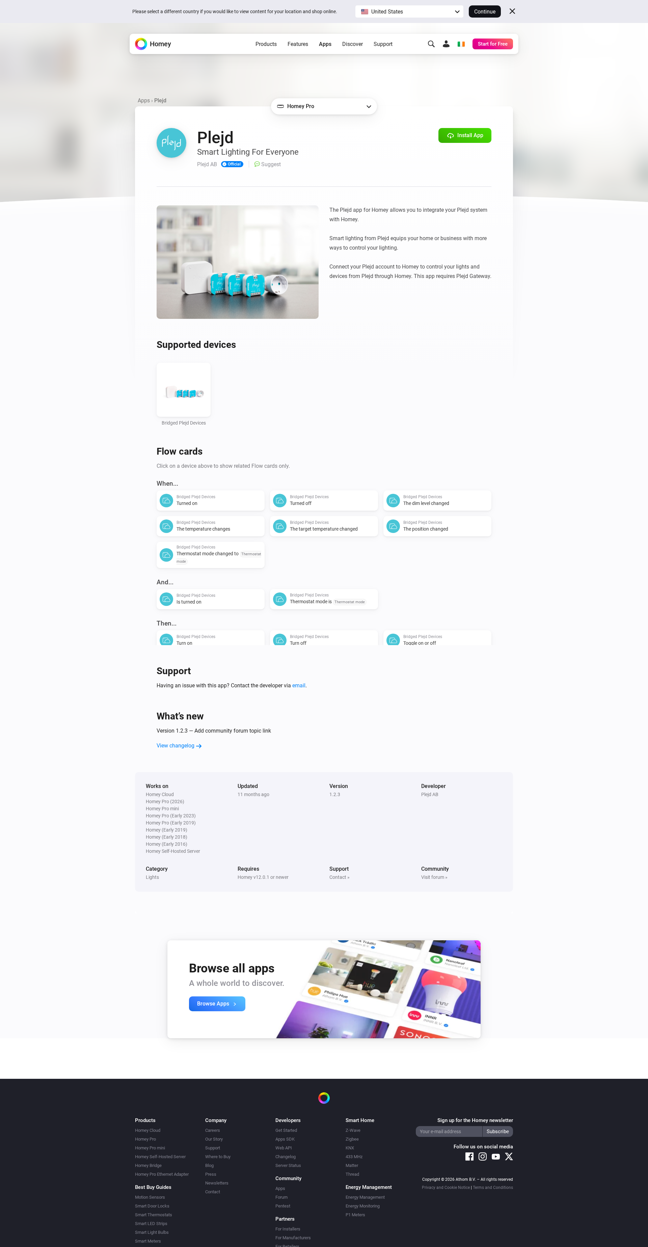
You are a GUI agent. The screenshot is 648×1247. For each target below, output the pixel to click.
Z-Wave (353, 1130)
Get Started (286, 1130)
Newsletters (216, 1183)
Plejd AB (429, 794)
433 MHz (354, 1156)
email (298, 685)
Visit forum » (434, 877)
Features (298, 44)
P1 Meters (355, 1214)
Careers (212, 1130)
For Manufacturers (293, 1237)
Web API (283, 1147)
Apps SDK (285, 1139)
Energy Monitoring (363, 1205)
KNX (350, 1147)
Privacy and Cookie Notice (446, 1187)
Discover (352, 44)
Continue (484, 11)
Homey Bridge (148, 1165)
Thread (352, 1174)
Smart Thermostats (153, 1214)
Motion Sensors (150, 1197)
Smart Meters (148, 1241)
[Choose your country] (461, 44)
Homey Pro (145, 1139)
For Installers (287, 1228)
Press (210, 1174)
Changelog (285, 1156)
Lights (152, 877)
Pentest (282, 1205)
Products (266, 44)
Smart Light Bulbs (152, 1232)
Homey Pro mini (150, 1147)
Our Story (214, 1139)
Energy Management (365, 1197)
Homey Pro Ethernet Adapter (162, 1174)
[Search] (431, 44)
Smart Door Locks (152, 1205)
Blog (209, 1165)
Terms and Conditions (493, 1187)
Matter (352, 1165)
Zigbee (352, 1139)
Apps (325, 44)
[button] (409, 11)
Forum (281, 1197)
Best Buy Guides (153, 1187)
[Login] (446, 44)
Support (383, 44)
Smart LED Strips (151, 1223)
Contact (212, 1191)
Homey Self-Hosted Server (160, 1156)
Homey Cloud (147, 1130)
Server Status (288, 1165)
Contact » (339, 877)
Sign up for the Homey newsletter (475, 1120)
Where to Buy (218, 1156)
